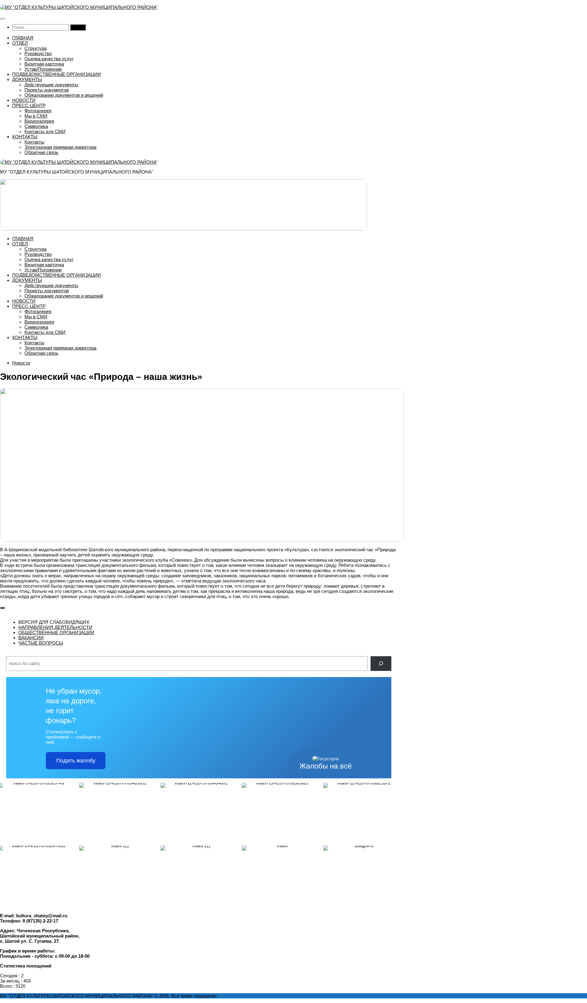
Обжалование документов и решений (63, 95)
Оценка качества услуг (48, 58)
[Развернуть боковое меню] (2, 608)
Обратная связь (41, 152)
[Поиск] (381, 663)
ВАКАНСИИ (31, 637)
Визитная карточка (44, 63)
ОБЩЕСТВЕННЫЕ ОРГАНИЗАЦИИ (56, 632)
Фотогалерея (37, 110)
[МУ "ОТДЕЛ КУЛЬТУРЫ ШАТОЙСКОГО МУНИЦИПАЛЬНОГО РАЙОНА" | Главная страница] (79, 7)
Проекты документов (46, 89)
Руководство (38, 53)
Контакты (34, 141)
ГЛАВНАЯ (22, 37)
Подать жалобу (75, 761)
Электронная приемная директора (60, 147)
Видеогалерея (39, 121)
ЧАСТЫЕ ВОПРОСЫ (40, 643)
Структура (35, 48)
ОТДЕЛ (20, 43)
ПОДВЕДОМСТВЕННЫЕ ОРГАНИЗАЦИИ (56, 74)
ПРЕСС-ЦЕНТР (29, 105)
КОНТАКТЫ (24, 136)
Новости (21, 362)
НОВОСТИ (23, 100)
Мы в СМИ (35, 115)
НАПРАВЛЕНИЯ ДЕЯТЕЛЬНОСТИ (55, 627)
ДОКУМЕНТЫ (27, 79)
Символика (36, 126)
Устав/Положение (43, 69)
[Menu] (2, 19)
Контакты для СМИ (44, 131)
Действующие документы (51, 84)
